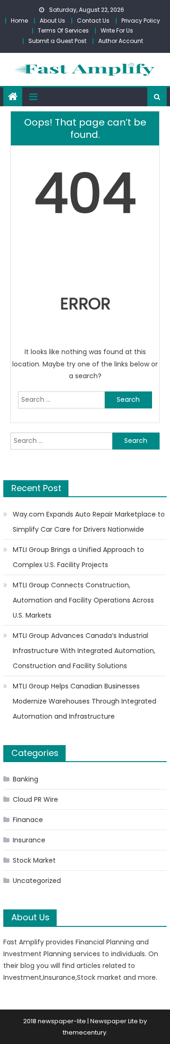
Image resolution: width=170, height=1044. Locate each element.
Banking (25, 779)
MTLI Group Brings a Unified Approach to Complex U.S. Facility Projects (78, 557)
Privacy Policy (140, 21)
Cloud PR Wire (35, 799)
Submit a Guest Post (57, 41)
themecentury (84, 1032)
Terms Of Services (63, 30)
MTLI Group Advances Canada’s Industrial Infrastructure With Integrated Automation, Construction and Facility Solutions (84, 651)
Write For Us (117, 30)
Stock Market (34, 860)
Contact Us (93, 21)
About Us (52, 21)
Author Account (120, 41)
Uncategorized (37, 880)
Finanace (28, 819)
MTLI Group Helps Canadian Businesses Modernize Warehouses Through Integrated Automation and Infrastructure (84, 701)
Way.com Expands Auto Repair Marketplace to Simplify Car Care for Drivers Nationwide (89, 521)
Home (19, 21)
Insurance (29, 840)
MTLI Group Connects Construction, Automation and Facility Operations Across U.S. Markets (83, 600)
